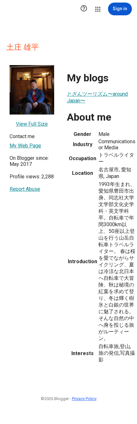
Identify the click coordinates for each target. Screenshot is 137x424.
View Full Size (32, 124)
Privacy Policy (84, 398)
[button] (83, 9)
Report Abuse (25, 189)
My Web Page (25, 146)
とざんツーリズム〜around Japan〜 (97, 97)
